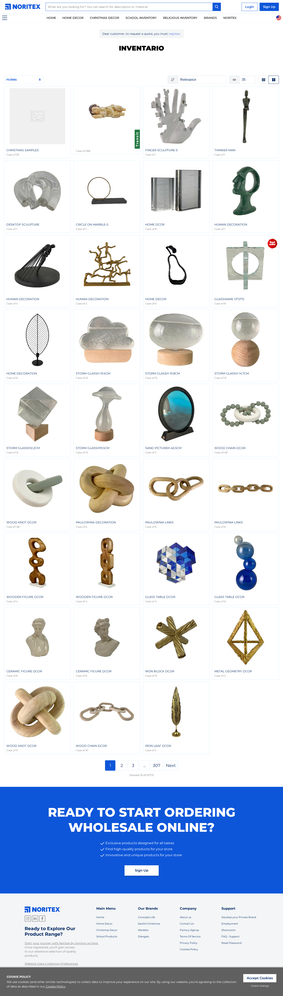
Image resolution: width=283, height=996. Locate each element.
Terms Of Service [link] (190, 936)
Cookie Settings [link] (260, 985)
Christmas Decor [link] (104, 18)
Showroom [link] (228, 930)
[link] (24, 7)
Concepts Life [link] (146, 917)
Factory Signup (189, 930)
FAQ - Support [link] (230, 936)
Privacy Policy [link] (188, 942)
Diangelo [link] (143, 936)
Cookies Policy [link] (189, 949)
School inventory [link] (141, 18)
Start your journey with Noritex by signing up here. (61, 943)
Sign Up (141, 870)
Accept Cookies (260, 978)
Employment (229, 923)
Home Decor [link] (72, 18)
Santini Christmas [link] (149, 923)
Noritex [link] (229, 18)
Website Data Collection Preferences (51, 964)
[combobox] (133, 7)
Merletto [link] (143, 930)
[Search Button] (217, 7)
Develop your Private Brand (238, 917)
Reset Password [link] (231, 942)
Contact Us (187, 923)
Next (171, 765)
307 (156, 765)
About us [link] (185, 917)
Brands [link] (210, 18)
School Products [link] (106, 936)
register (174, 34)
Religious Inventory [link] (180, 18)
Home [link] (51, 18)
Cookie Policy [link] (55, 986)
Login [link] (249, 7)
